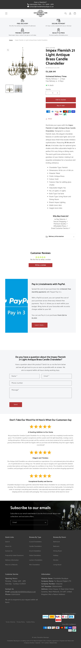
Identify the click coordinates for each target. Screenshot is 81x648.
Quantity (48, 89)
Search (7, 542)
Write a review (40, 265)
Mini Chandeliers (34, 565)
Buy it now (61, 105)
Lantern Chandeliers (35, 560)
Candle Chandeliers (35, 546)
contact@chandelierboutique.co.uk (41, 6)
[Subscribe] (45, 522)
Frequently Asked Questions (14, 555)
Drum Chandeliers (35, 551)
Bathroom (56, 542)
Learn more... (39, 325)
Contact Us (8, 551)
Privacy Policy (21, 622)
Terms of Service (10, 622)
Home (11, 40)
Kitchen (55, 560)
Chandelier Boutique (43, 637)
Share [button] (50, 119)
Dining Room (57, 551)
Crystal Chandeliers (35, 542)
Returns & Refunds (11, 565)
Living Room (57, 565)
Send (15, 404)
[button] (6, 13)
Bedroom (56, 546)
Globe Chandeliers (35, 555)
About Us (8, 546)
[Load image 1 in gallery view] (9, 89)
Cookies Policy (30, 622)
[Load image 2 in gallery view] (18, 89)
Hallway (55, 555)
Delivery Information (12, 560)
